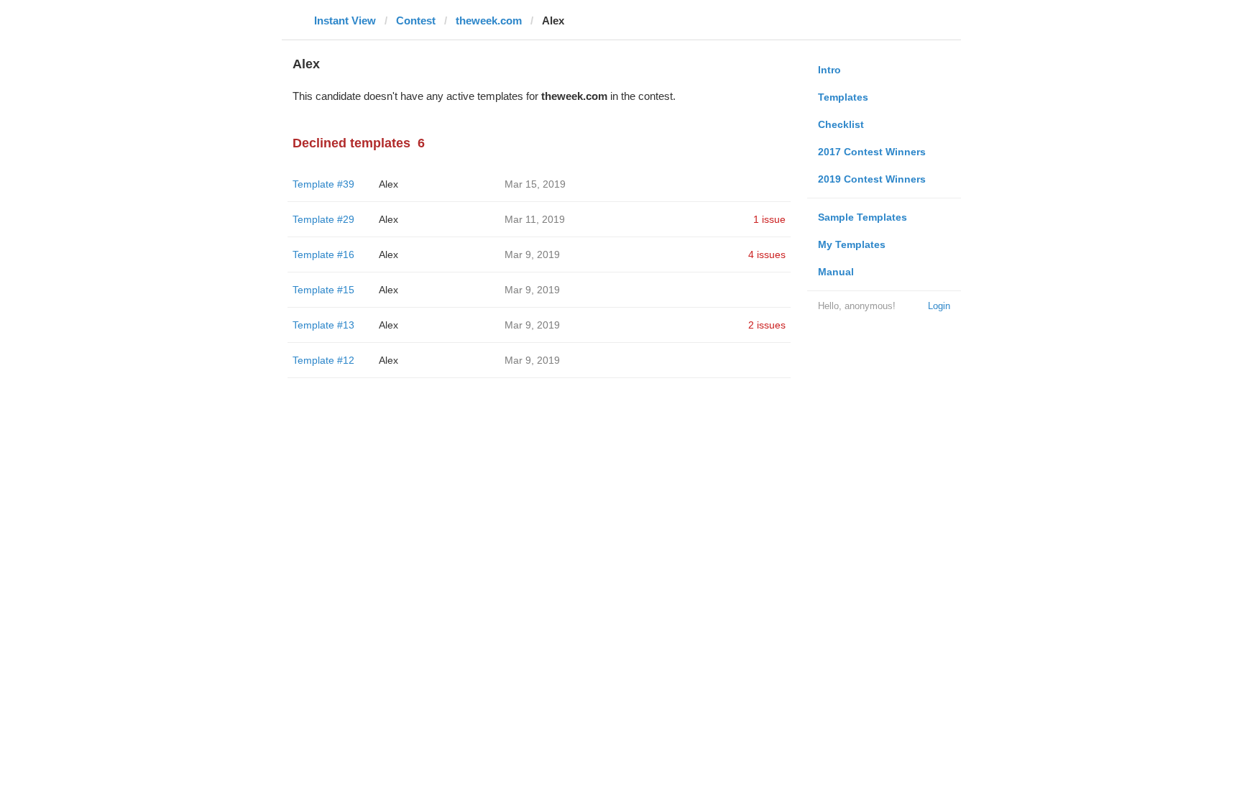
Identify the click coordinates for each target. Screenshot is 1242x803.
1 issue (769, 219)
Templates (843, 97)
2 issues (767, 325)
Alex (388, 184)
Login (939, 305)
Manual (836, 271)
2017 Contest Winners (872, 151)
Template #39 (323, 184)
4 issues (767, 254)
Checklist (841, 124)
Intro (829, 69)
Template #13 (323, 325)
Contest (416, 20)
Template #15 (323, 289)
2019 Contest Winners (872, 179)
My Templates (852, 244)
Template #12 (323, 360)
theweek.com (489, 20)
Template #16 (323, 254)
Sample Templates (862, 217)
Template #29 (323, 219)
